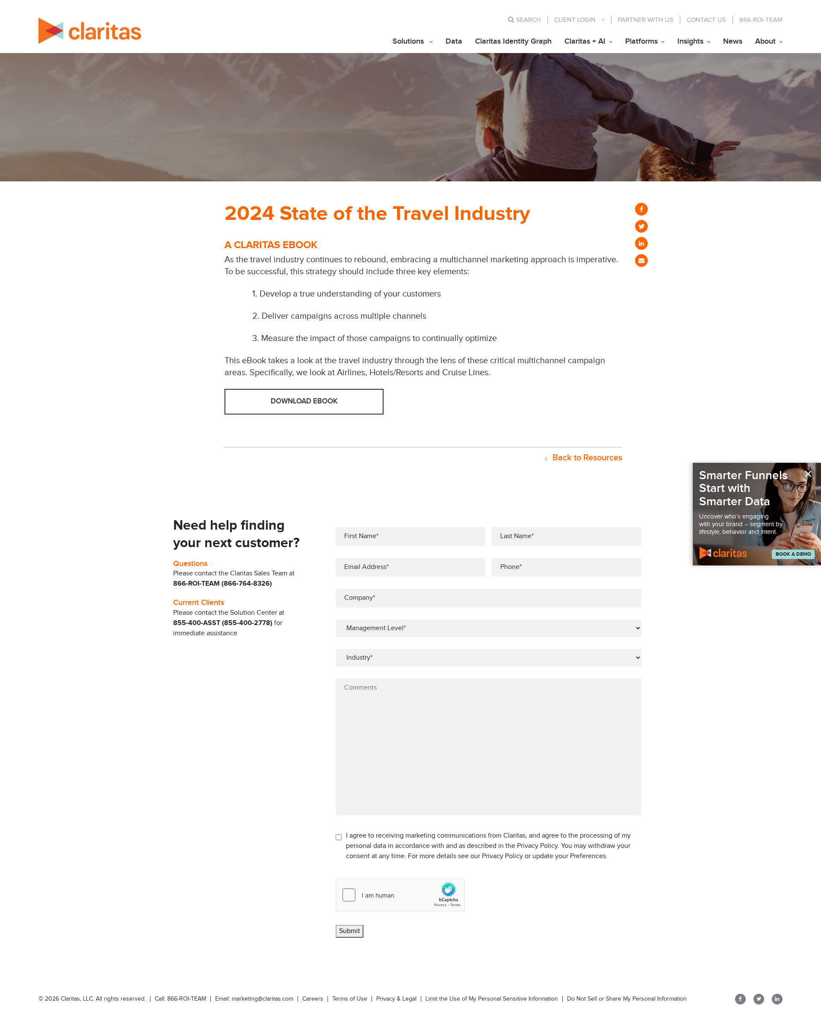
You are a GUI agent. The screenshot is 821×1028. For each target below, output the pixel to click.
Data (454, 41)
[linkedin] (641, 243)
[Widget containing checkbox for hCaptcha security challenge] (400, 895)
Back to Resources (586, 458)
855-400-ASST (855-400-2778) (222, 623)
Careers (312, 998)
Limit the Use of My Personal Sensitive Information (491, 998)
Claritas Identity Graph (513, 41)
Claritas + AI (584, 41)
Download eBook (304, 401)
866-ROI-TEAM (761, 20)
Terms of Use (349, 998)
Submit (349, 931)
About (765, 41)
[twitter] (641, 226)
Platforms (641, 41)
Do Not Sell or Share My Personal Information (627, 998)
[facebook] (641, 209)
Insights (690, 41)
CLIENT (575, 20)
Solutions (408, 41)
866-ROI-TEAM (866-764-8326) (222, 584)
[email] (641, 260)
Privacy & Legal (396, 998)
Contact (706, 20)
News (732, 41)
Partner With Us (645, 20)
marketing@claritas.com (261, 998)
